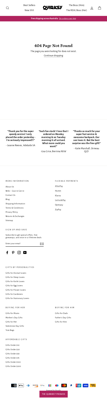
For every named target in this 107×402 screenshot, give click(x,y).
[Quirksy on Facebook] (7, 252)
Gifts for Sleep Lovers (15, 277)
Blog (8, 199)
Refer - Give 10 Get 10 (15, 191)
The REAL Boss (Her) (76, 10)
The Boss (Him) (76, 5)
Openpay (59, 205)
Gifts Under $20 (13, 349)
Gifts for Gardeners (14, 294)
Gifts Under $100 (13, 362)
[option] (53, 18)
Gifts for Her (11, 322)
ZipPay (58, 209)
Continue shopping (53, 55)
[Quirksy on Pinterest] (13, 252)
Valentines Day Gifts (15, 326)
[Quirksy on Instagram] (19, 252)
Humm (58, 191)
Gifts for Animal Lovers (16, 273)
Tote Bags (10, 330)
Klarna (58, 195)
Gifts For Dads (61, 313)
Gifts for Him (61, 322)
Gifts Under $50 (13, 354)
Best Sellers (29, 5)
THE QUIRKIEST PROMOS (53, 394)
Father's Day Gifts (63, 318)
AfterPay (59, 186)
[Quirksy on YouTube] (25, 252)
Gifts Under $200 (13, 366)
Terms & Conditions (15, 208)
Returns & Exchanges (15, 216)
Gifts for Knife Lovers (15, 281)
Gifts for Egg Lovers (14, 286)
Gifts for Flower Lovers (16, 290)
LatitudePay (60, 200)
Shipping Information (15, 204)
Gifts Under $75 (12, 358)
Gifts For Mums (12, 313)
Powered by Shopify (53, 390)
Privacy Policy (12, 212)
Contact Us (10, 195)
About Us (10, 187)
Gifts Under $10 (13, 345)
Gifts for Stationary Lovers (17, 298)
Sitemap (9, 220)
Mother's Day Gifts (14, 318)
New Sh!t (29, 10)
